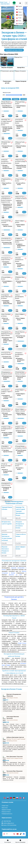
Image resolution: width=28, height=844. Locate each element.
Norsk (19, 20)
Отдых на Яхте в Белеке (12, 720)
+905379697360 (4, 4)
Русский (20, 9)
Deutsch (20, 15)
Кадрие (8, 665)
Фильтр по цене (7, 92)
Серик (3, 665)
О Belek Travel (5, 805)
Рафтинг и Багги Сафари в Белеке (15, 758)
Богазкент (23, 663)
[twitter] (9, 834)
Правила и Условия (6, 809)
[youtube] (18, 834)
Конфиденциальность (7, 813)
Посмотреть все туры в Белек (14, 50)
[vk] (14, 834)
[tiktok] (20, 834)
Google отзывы (22, 643)
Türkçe (20, 12)
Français (20, 23)
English (20, 6)
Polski (19, 18)
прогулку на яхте (15, 574)
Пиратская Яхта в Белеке (12, 772)
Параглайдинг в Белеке (12, 697)
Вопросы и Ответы (6, 811)
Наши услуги (5, 807)
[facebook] (24, 834)
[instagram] (4, 834)
